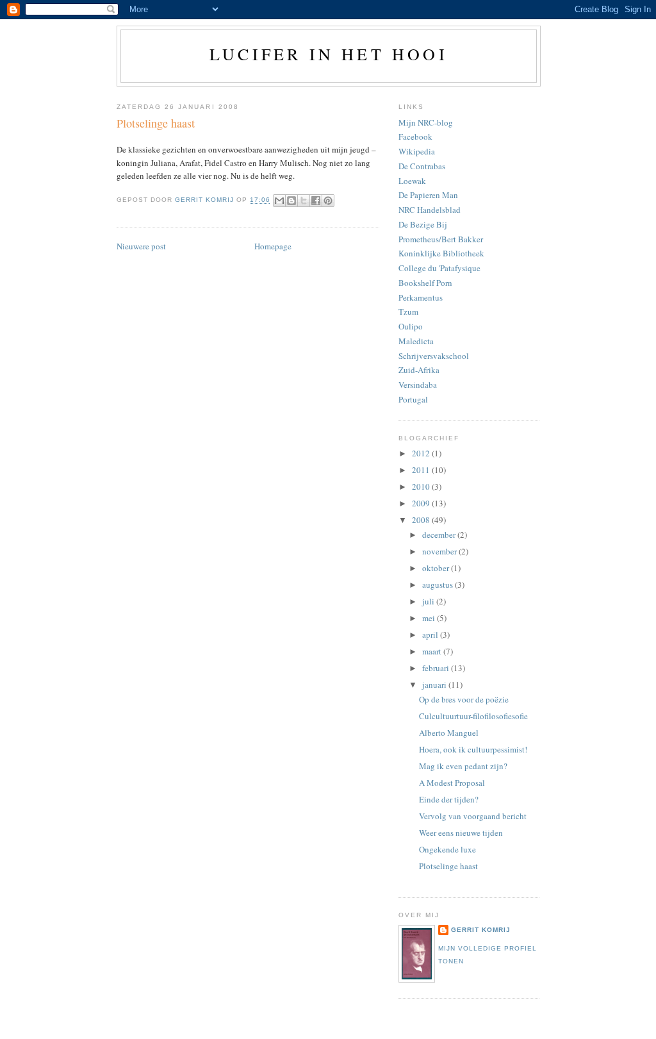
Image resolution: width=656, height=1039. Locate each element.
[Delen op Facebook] (315, 200)
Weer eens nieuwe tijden (461, 832)
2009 (422, 503)
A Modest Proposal (452, 782)
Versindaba (417, 384)
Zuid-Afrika (418, 370)
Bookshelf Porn (425, 282)
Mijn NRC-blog (425, 122)
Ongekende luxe (447, 849)
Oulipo (410, 326)
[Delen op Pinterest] (328, 200)
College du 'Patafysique (439, 268)
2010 (422, 486)
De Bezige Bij (422, 224)
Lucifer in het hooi (328, 54)
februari (436, 668)
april (431, 634)
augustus (438, 584)
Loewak (412, 181)
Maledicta (416, 341)
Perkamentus (420, 297)
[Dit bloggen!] (291, 200)
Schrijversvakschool (433, 356)
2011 (422, 470)
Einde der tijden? (449, 799)
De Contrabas (421, 166)
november (440, 551)
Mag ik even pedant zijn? (463, 766)
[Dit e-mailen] (279, 200)
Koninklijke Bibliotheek (441, 253)
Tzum (408, 311)
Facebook (415, 136)
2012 (422, 453)
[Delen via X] (303, 200)
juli (429, 601)
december (439, 534)
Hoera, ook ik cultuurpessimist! (473, 749)
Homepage (272, 246)
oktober (436, 568)
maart (432, 651)
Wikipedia (416, 151)
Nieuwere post (141, 246)
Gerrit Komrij (481, 929)
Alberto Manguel (449, 732)
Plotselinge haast (448, 866)
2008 (422, 520)
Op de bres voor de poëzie (464, 699)
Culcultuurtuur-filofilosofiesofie (473, 716)
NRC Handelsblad (429, 209)
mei (429, 618)
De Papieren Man (428, 195)
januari (435, 684)
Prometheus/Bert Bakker (440, 239)
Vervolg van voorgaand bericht (473, 816)
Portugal (413, 399)
